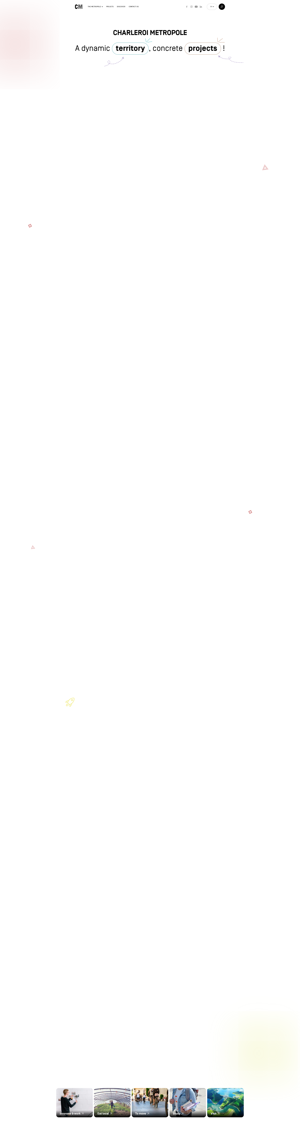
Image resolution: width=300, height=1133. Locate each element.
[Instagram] (191, 6)
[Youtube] (196, 6)
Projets (110, 7)
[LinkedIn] (201, 6)
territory (130, 48)
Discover (121, 7)
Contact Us (134, 7)
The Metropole (94, 7)
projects (202, 48)
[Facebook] (186, 6)
